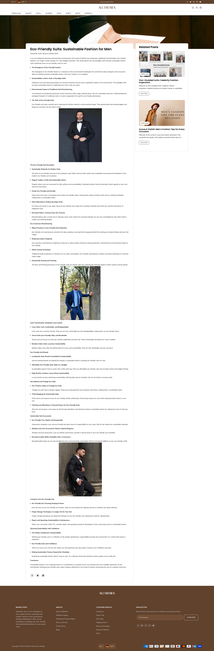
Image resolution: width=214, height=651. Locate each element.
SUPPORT (88, 13)
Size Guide (99, 619)
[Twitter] (190, 2)
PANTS (77, 13)
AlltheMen (27, 646)
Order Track (100, 615)
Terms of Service (61, 622)
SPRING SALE (16, 13)
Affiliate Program (62, 615)
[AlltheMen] (107, 7)
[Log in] (196, 7)
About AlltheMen (62, 611)
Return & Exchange (102, 626)
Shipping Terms (101, 622)
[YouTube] (200, 2)
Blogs (58, 630)
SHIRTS (68, 13)
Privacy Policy (60, 626)
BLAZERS (49, 13)
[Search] (193, 7)
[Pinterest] (197, 2)
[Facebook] (187, 2)
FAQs (98, 633)
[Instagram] (193, 2)
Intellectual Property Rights (65, 619)
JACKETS (28, 13)
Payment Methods (102, 630)
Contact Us (100, 611)
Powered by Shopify (38, 646)
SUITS (38, 13)
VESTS (59, 13)
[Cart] (200, 7)
